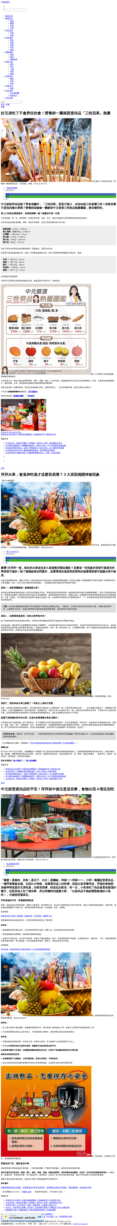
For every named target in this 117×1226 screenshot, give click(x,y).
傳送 (7, 197)
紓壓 (12, 71)
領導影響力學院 (65, 1217)
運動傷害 (13, 59)
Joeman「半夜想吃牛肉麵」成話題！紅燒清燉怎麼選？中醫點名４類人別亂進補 (37, 1207)
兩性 (12, 64)
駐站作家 (9, 91)
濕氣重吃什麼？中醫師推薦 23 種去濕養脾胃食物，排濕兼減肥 (30, 1210)
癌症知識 (9, 30)
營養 (12, 45)
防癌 (12, 33)
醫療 (12, 23)
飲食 (12, 42)
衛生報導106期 (85, 1187)
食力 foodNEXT (12, 552)
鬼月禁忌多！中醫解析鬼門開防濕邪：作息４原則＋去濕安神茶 (31, 771)
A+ (6, 199)
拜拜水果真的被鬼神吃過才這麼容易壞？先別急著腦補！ (53, 743)
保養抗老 (9, 76)
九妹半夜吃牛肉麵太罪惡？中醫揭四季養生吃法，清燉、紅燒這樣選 (32, 453)
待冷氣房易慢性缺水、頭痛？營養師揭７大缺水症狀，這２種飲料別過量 (34, 448)
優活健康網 (73, 1187)
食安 (12, 47)
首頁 (3, 105)
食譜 (12, 50)
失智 (12, 28)
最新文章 (9, 16)
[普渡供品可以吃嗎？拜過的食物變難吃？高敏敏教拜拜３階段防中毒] (58, 415)
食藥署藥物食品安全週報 (11, 1187)
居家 (12, 88)
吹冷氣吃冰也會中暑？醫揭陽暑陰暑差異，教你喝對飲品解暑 (30, 450)
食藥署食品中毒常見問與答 (34, 1187)
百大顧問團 (14, 93)
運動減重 (9, 52)
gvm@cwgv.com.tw (80, 1224)
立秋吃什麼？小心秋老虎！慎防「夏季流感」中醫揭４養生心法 (31, 1205)
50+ (56, 1217)
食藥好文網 (26, 1192)
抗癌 (12, 35)
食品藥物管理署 (12, 864)
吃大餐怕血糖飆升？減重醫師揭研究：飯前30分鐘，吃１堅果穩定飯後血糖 (35, 445)
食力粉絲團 (31, 761)
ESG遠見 (50, 1217)
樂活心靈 (9, 62)
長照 (12, 26)
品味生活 (9, 86)
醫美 (12, 79)
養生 (12, 40)
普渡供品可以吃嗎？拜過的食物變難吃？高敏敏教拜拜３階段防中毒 (32, 769)
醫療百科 (9, 18)
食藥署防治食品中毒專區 (57, 1187)
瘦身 (12, 57)
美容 (12, 81)
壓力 (12, 67)
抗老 (12, 83)
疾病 (12, 21)
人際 (12, 69)
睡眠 (12, 74)
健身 (12, 55)
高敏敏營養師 (11, 188)
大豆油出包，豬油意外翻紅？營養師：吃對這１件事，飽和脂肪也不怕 (33, 443)
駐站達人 (13, 95)
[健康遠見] (5, 2)
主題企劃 (9, 98)
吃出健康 (9, 38)
